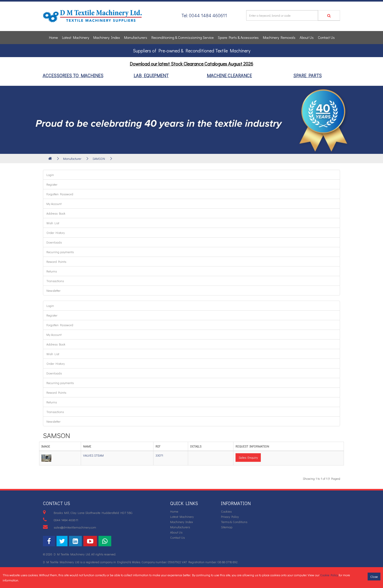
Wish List (52, 223)
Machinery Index (106, 37)
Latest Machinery (75, 37)
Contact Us (326, 37)
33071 (159, 455)
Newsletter (53, 290)
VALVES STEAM (93, 455)
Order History (55, 233)
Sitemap (226, 527)
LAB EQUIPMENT (151, 75)
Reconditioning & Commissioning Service (182, 37)
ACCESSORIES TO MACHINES (73, 75)
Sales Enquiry (248, 457)
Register (51, 184)
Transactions (55, 281)
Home (53, 37)
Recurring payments (60, 252)
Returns (51, 271)
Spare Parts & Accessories (238, 37)
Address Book (55, 213)
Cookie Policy (329, 575)
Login (50, 175)
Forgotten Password (59, 194)
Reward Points (56, 261)
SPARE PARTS (307, 75)
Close (374, 576)
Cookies (226, 511)
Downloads (54, 242)
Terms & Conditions (234, 522)
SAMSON (98, 158)
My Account (53, 204)
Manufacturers (135, 37)
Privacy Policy (230, 516)
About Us (307, 37)
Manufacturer (72, 158)
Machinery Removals (279, 37)
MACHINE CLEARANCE (229, 75)
